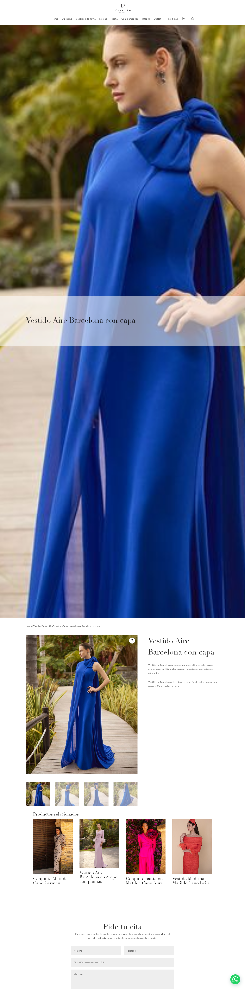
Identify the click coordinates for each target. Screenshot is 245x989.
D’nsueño (67, 19)
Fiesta (114, 19)
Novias (103, 19)
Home (55, 19)
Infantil (146, 19)
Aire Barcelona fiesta (58, 626)
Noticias (173, 19)
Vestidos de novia (86, 19)
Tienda (36, 626)
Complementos (129, 19)
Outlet (157, 19)
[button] (132, 641)
